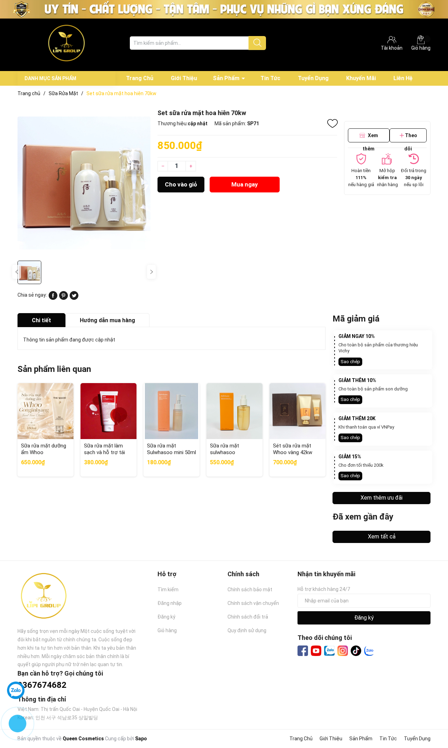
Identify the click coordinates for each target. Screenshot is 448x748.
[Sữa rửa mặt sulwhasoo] (234, 411)
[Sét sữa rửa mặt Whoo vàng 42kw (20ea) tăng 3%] (298, 411)
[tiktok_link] (356, 650)
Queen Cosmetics (83, 738)
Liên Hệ (403, 78)
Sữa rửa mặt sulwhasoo (224, 449)
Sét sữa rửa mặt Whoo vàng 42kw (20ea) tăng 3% (292, 453)
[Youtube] (316, 650)
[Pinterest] (63, 298)
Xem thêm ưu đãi (381, 497)
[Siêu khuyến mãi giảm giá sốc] (224, 9)
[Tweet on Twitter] (74, 298)
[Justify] (257, 43)
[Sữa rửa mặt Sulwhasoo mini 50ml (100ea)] (172, 411)
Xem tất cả (382, 536)
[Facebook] (303, 650)
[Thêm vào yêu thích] (333, 123)
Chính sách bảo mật (249, 589)
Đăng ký (166, 617)
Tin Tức (270, 78)
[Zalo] (329, 651)
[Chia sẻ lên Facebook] (53, 298)
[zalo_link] (369, 650)
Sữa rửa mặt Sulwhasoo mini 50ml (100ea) (171, 453)
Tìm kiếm (168, 589)
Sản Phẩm (226, 78)
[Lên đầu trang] (429, 715)
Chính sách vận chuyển (253, 603)
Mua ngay (244, 184)
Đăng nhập (170, 603)
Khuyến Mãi (361, 78)
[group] (84, 182)
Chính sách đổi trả (247, 617)
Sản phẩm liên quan (54, 369)
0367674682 (42, 685)
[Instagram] (342, 650)
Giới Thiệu (184, 78)
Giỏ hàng (420, 48)
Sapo (141, 738)
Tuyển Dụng (313, 78)
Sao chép (350, 361)
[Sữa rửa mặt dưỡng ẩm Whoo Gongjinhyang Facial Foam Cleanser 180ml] (46, 411)
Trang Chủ (139, 78)
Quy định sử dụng (246, 630)
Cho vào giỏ (181, 184)
